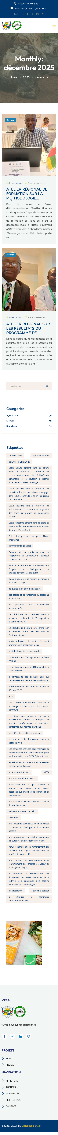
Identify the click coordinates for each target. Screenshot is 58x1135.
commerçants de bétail (20, 545)
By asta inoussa (15, 183)
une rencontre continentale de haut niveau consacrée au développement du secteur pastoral (29, 827)
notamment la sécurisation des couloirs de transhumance (29, 803)
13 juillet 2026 (15, 455)
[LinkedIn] (20, 1036)
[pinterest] (42, 14)
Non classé (29, 426)
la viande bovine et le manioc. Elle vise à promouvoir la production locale (29, 643)
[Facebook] (4, 1036)
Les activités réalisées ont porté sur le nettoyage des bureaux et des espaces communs (29, 706)
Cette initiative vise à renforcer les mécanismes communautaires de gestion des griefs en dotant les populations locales (29, 511)
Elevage (10, 120)
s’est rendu (14, 817)
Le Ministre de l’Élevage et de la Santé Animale (29, 659)
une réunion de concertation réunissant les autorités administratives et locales (29, 839)
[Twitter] (12, 1036)
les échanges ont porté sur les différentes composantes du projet (29, 764)
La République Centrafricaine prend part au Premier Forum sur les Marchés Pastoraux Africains (29, 631)
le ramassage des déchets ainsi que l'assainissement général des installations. (29, 678)
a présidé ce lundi (41, 455)
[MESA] (12, 25)
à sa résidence (15, 890)
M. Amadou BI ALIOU (19, 772)
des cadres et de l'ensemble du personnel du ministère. (29, 596)
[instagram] (37, 14)
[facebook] (27, 14)
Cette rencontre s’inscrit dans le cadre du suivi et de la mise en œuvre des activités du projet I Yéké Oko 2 (29, 526)
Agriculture (29, 415)
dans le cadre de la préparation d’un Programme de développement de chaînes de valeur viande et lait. (29, 569)
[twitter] (33, 14)
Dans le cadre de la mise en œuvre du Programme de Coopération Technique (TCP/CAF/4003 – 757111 (29, 556)
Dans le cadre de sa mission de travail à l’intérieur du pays (29, 581)
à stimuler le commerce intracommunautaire (29, 898)
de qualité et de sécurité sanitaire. (25, 588)
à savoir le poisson (40, 890)
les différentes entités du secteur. (24, 733)
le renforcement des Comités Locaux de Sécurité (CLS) (29, 688)
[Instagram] (29, 1036)
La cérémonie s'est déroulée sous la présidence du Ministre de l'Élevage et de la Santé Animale (29, 618)
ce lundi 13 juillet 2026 (19, 461)
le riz (11, 696)
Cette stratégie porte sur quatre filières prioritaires (29, 538)
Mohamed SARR (31, 1126)
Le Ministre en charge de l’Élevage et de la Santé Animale (29, 669)
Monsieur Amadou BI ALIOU (22, 778)
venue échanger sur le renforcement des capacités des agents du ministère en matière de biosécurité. (29, 850)
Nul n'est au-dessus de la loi (22, 811)
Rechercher (47, 386)
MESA (46, 772)
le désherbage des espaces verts (24, 651)
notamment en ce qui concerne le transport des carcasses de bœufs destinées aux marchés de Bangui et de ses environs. (29, 790)
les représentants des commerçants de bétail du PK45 (29, 741)
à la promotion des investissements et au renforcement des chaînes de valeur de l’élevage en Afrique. (29, 864)
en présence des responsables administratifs (29, 606)
